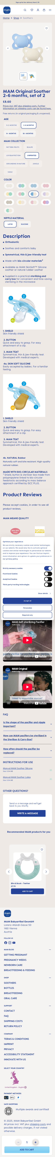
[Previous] (8, 48)
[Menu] (50, 10)
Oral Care (10, 998)
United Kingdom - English (14, 1087)
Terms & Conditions (16, 1038)
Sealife (30, 147)
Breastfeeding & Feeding (19, 970)
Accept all (27, 601)
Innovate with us (15, 1059)
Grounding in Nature (15, 164)
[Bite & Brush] (27, 866)
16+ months (28, 133)
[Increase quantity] (35, 1142)
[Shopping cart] (44, 10)
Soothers (10, 982)
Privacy (9, 1049)
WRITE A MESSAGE (27, 813)
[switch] (48, 573)
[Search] (25, 10)
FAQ (6, 1016)
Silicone (24, 224)
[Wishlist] (32, 10)
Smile (10, 172)
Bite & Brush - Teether (20, 883)
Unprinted (31, 155)
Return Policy (13, 1026)
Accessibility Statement (19, 1054)
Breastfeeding (13, 993)
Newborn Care (13, 965)
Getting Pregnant (15, 954)
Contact (9, 1010)
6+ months (11, 133)
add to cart (27, 1149)
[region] (27, 54)
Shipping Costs (13, 1021)
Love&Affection (13, 155)
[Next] (47, 48)
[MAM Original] (27, 48)
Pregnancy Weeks (15, 959)
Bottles (9, 988)
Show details (43, 593)
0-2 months (11, 125)
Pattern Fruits (12, 147)
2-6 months (28, 125)
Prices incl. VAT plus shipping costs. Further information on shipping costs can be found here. (27, 107)
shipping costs (38, 1124)
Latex (10, 224)
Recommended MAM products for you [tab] (28, 831)
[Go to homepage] (6, 10)
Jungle (36, 164)
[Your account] (38, 10)
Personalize (27, 608)
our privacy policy (10, 559)
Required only (27, 615)
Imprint (9, 1044)
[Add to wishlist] (46, 28)
